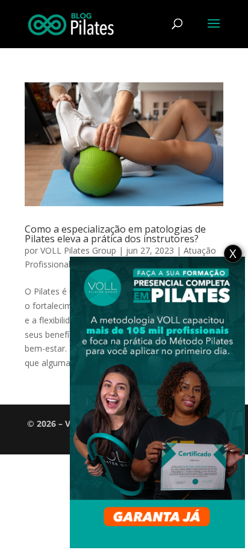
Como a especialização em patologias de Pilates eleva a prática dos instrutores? (115, 233)
